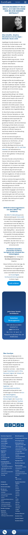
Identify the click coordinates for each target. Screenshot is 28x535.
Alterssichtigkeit (4, 443)
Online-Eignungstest (19, 440)
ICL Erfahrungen (19, 451)
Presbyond (3, 455)
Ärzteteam (3, 492)
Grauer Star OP (4, 473)
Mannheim (18, 502)
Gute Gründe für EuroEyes (21, 466)
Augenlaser (6, 386)
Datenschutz (3, 512)
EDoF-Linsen (3, 470)
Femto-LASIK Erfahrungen (21, 448)
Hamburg (17, 493)
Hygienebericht (4, 514)
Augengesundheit (19, 460)
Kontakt (17, 2)
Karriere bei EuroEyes (5, 486)
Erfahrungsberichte (19, 443)
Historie (2, 497)
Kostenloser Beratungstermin (14, 319)
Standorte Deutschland (20, 482)
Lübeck (17, 500)
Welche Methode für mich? (7, 438)
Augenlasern (3, 450)
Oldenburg (18, 507)
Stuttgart (17, 509)
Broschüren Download (20, 463)
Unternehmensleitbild (5, 504)
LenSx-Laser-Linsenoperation (7, 471)
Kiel (16, 497)
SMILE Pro (3, 452)
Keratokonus (3, 448)
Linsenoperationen (5, 461)
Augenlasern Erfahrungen (21, 444)
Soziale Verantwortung (5, 502)
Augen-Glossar (18, 479)
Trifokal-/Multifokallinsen (6, 463)
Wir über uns (4, 489)
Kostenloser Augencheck (6, 436)
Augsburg (17, 483)
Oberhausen (18, 506)
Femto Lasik (3, 454)
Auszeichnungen (4, 495)
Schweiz (19, 373)
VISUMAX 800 (4, 459)
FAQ (16, 477)
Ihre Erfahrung (18, 458)
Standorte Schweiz (19, 520)
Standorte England (19, 518)
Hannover (17, 495)
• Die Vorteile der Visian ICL (7, 466)
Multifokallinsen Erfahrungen (21, 449)
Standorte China (18, 516)
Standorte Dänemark (19, 513)
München (17, 504)
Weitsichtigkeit (4, 441)
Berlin (17, 485)
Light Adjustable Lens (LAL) (6, 468)
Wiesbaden (18, 511)
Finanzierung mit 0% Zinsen (21, 438)
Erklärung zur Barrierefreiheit (7, 515)
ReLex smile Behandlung (16, 139)
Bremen (17, 487)
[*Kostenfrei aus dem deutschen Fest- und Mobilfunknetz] (5, 534)
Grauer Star (3, 445)
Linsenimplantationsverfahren (11, 388)
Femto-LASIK (20, 217)
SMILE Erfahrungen (19, 446)
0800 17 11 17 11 (14, 329)
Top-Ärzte (20, 401)
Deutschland (11, 371)
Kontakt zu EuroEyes (5, 508)
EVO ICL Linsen (4, 465)
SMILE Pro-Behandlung (13, 215)
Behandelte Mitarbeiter (20, 453)
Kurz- (22, 392)
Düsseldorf (18, 490)
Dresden (17, 488)
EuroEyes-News (4, 484)
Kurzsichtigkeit (15, 275)
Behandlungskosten (19, 436)
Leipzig (17, 499)
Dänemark (6, 373)
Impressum (3, 510)
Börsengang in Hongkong (6, 506)
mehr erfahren (14, 283)
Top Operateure (19, 468)
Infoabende (3, 482)
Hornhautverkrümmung (11, 277)
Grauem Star (18, 399)
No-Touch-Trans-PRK (5, 457)
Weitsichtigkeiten (11, 394)
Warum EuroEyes (19, 465)
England (12, 373)
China (21, 371)
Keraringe (3, 475)
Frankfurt (17, 492)
